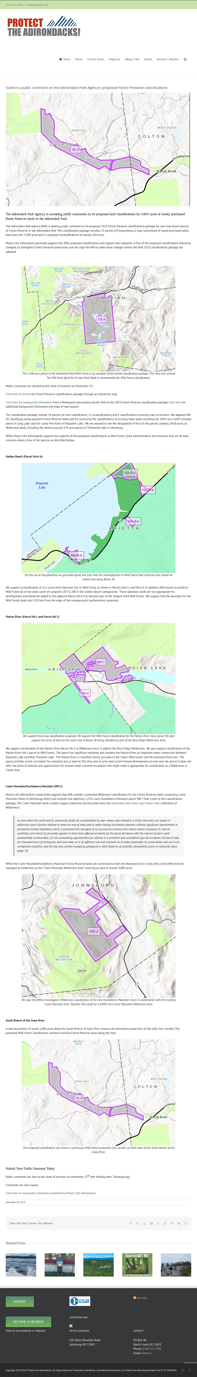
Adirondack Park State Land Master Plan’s (136, 803)
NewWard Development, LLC (111, 1370)
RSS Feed (142, 1298)
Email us (146, 1353)
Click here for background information (29, 402)
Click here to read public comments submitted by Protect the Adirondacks (51, 1193)
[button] (185, 59)
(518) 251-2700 (151, 1348)
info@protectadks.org (37, 4)
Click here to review (18, 394)
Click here (175, 402)
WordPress (90, 1370)
